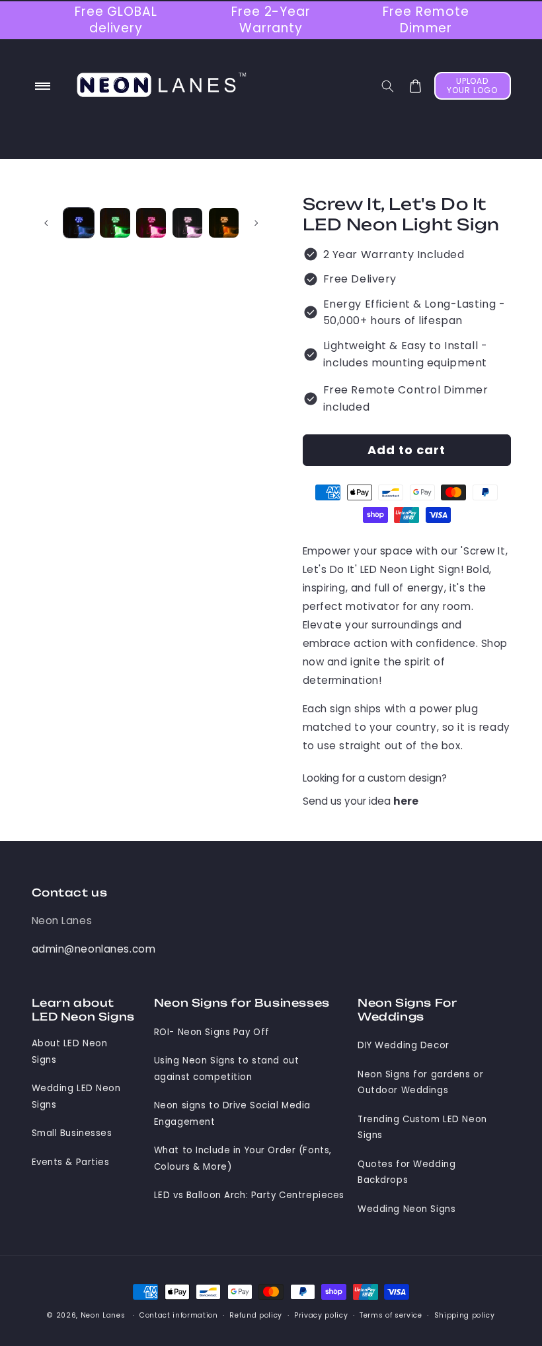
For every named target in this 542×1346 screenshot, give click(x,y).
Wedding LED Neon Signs (76, 1096)
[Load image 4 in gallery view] (187, 223)
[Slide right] (256, 222)
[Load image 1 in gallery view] (78, 223)
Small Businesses (72, 1133)
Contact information (178, 1315)
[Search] (387, 86)
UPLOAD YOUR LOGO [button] (472, 85)
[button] (42, 86)
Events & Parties (71, 1162)
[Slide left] (46, 222)
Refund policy (255, 1315)
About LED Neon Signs (70, 1051)
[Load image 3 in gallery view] (151, 223)
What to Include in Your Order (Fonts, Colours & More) (243, 1158)
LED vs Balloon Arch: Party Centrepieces (249, 1195)
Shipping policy (464, 1315)
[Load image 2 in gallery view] (115, 223)
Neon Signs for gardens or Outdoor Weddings (420, 1082)
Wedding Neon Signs (406, 1209)
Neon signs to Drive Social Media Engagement (232, 1113)
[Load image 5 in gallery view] (224, 223)
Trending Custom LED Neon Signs (422, 1127)
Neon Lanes (62, 920)
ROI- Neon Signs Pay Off (212, 1032)
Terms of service (391, 1315)
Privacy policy (321, 1315)
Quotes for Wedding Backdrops (406, 1172)
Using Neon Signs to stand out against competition (226, 1068)
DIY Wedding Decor (403, 1045)
